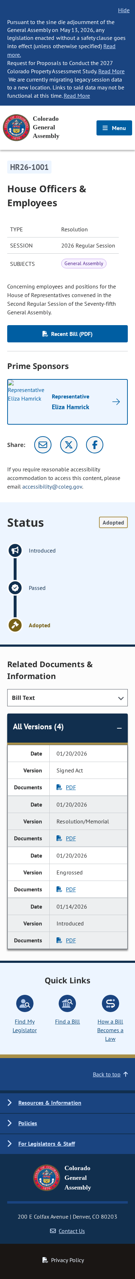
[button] (67, 1103)
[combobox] (67, 697)
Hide (124, 10)
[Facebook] (94, 444)
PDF (71, 787)
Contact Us (72, 1230)
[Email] (42, 444)
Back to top (107, 1074)
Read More (111, 71)
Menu (118, 127)
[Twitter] (68, 444)
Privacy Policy (67, 1260)
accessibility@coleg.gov (52, 486)
